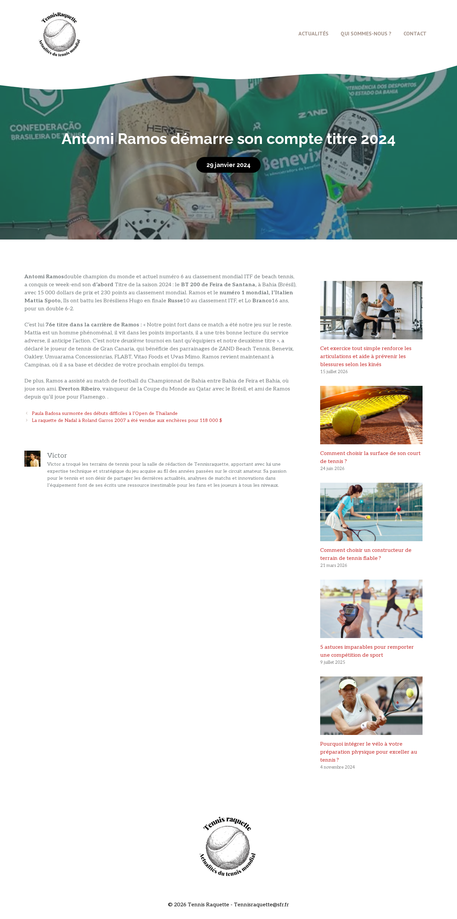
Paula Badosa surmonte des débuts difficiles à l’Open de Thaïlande (105, 413)
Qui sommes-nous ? (366, 33)
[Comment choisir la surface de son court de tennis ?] (371, 440)
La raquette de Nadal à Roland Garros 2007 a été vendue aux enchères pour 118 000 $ (127, 420)
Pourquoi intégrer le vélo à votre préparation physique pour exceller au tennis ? (368, 752)
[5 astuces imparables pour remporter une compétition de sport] (371, 634)
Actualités (313, 33)
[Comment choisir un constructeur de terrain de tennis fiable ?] (371, 537)
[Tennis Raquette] (59, 33)
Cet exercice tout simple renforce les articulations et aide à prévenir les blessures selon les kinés (366, 356)
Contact (415, 33)
